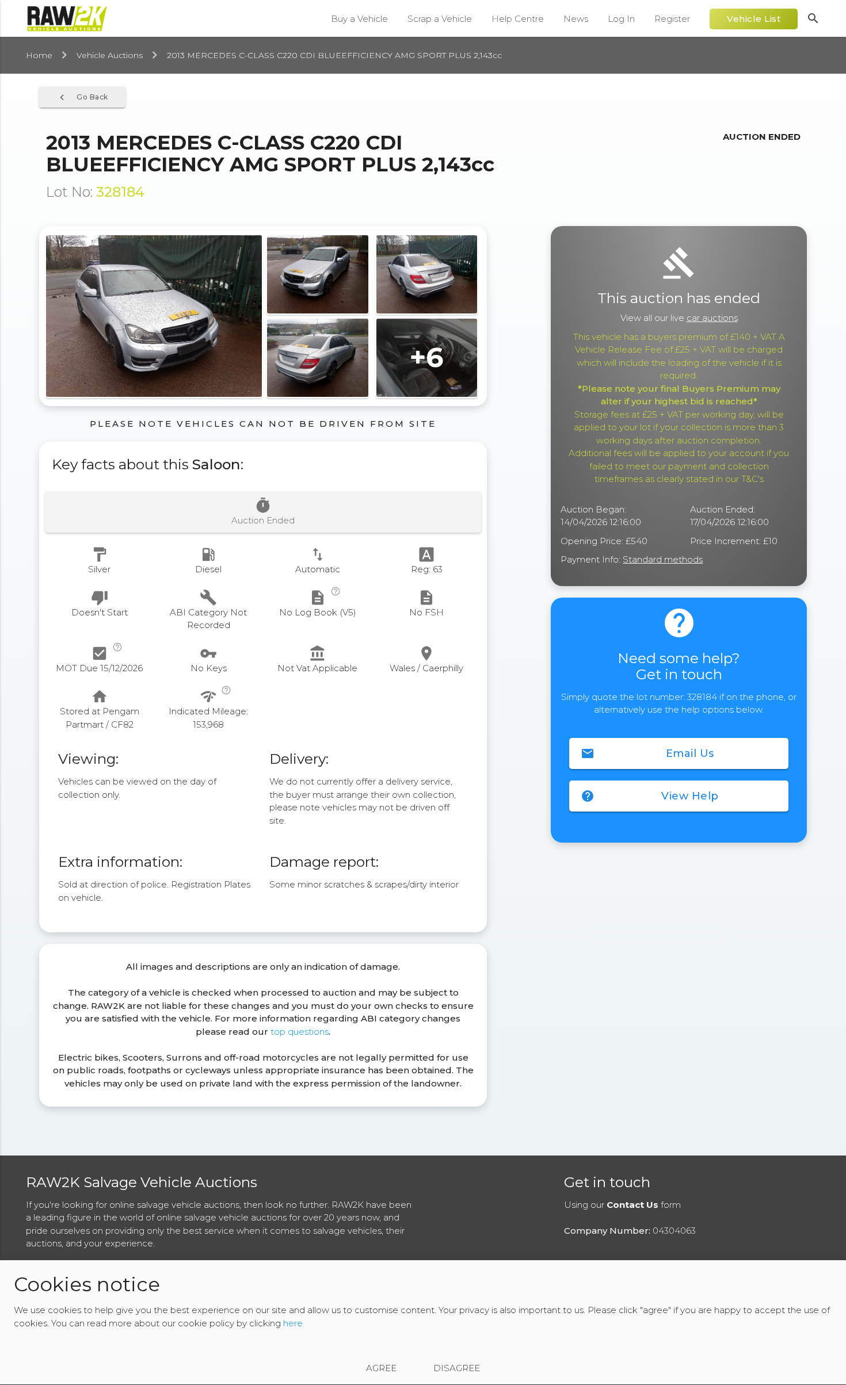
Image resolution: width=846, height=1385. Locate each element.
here (293, 1323)
